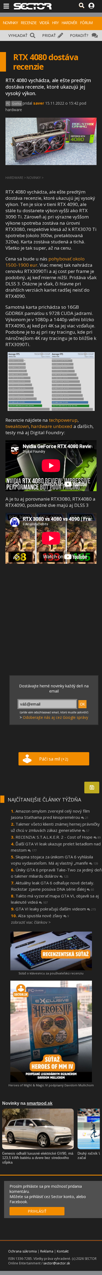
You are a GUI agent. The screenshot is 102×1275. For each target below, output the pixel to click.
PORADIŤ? (79, 35)
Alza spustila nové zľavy (43, 915)
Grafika (16, 103)
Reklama (46, 1251)
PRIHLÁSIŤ (37, 1211)
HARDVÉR (69, 22)
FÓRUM (86, 22)
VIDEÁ (44, 22)
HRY (55, 22)
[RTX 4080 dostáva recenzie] (51, 409)
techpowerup (63, 420)
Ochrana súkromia (22, 1251)
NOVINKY (10, 22)
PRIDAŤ (49, 35)
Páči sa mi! (53, 759)
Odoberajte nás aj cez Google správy (55, 717)
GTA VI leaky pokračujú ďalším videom (56, 909)
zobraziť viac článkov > (31, 922)
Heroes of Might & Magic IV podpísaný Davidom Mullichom (51, 1085)
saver (38, 103)
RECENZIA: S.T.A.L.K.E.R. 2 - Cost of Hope (58, 837)
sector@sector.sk (56, 1263)
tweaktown (17, 426)
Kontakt (63, 1251)
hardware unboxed (51, 426)
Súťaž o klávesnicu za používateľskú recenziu (51, 973)
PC (8, 103)
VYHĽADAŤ (17, 35)
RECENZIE (28, 22)
